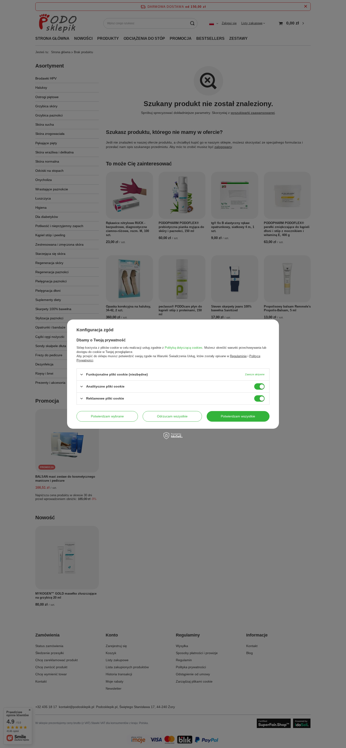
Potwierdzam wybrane (107, 416)
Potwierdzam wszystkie (238, 416)
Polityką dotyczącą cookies (183, 347)
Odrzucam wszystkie (172, 416)
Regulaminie (238, 356)
